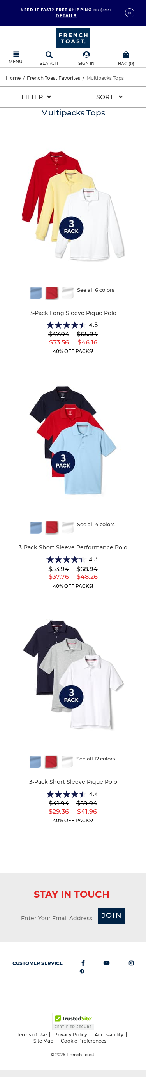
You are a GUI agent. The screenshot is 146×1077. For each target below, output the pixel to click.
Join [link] (112, 915)
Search (49, 63)
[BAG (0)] (126, 54)
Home (13, 78)
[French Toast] (73, 37)
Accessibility (109, 1034)
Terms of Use (32, 1034)
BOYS (66, 18)
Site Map (43, 1041)
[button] (86, 58)
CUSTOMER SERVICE (37, 963)
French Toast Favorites (53, 78)
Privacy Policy (70, 1034)
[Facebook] (83, 964)
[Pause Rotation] (129, 12)
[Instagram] (131, 964)
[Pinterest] (82, 973)
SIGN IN (86, 63)
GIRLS (66, 12)
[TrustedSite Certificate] (73, 1021)
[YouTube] (107, 964)
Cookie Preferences (83, 1041)
